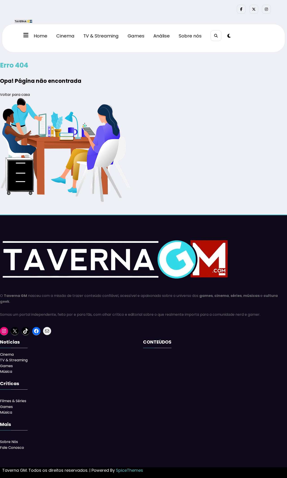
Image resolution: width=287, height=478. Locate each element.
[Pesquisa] (216, 35)
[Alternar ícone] (25, 35)
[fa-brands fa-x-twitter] (253, 9)
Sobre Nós (9, 441)
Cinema (65, 36)
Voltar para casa (15, 94)
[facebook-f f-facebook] (241, 9)
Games (136, 36)
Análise (161, 36)
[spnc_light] (229, 36)
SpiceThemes (129, 470)
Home (40, 36)
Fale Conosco (12, 447)
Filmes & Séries (13, 400)
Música (6, 371)
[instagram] (266, 9)
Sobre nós (190, 36)
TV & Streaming (101, 36)
